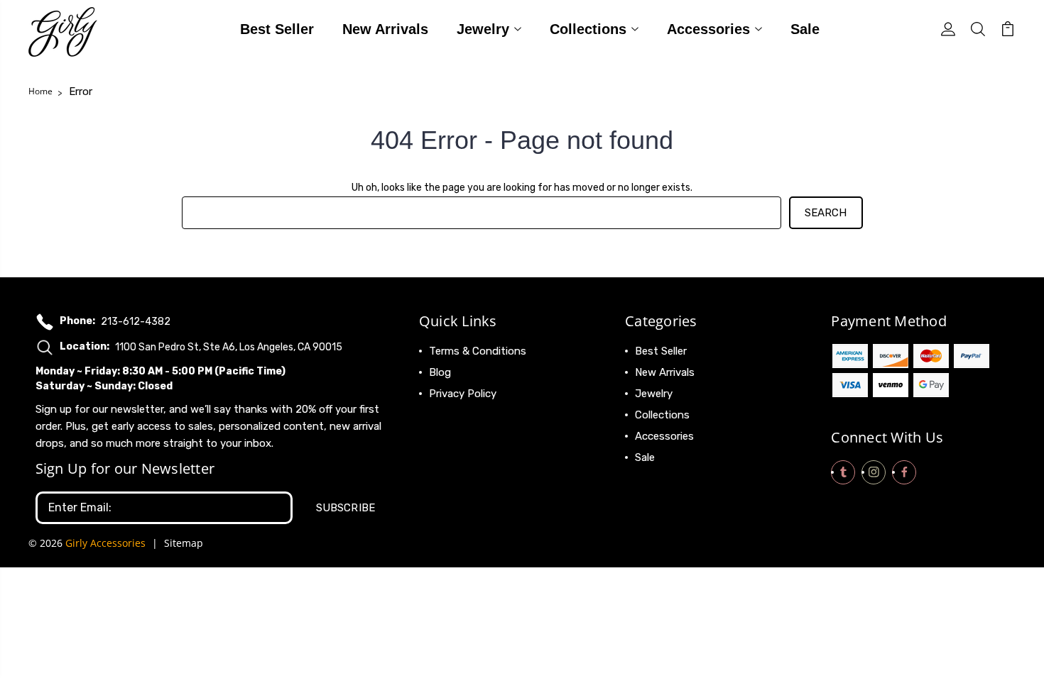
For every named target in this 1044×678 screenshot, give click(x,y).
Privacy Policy (462, 393)
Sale (805, 30)
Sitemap (183, 543)
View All (655, 478)
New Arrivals (385, 30)
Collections (588, 30)
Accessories (708, 30)
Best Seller (277, 30)
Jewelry (483, 30)
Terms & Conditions (477, 351)
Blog (440, 372)
